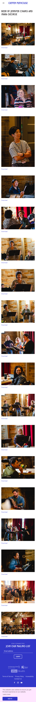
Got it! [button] (10, 699)
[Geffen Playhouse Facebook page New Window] (14, 682)
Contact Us (18, 679)
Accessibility (30, 676)
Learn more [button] (6, 694)
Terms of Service (7, 676)
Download (4, 47)
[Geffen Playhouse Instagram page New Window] (18, 682)
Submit (18, 657)
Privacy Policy (19, 676)
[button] (3, 3)
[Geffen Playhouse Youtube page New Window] (21, 682)
